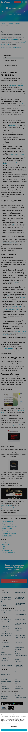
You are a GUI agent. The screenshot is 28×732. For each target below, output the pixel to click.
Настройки (14, 726)
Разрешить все (14, 730)
